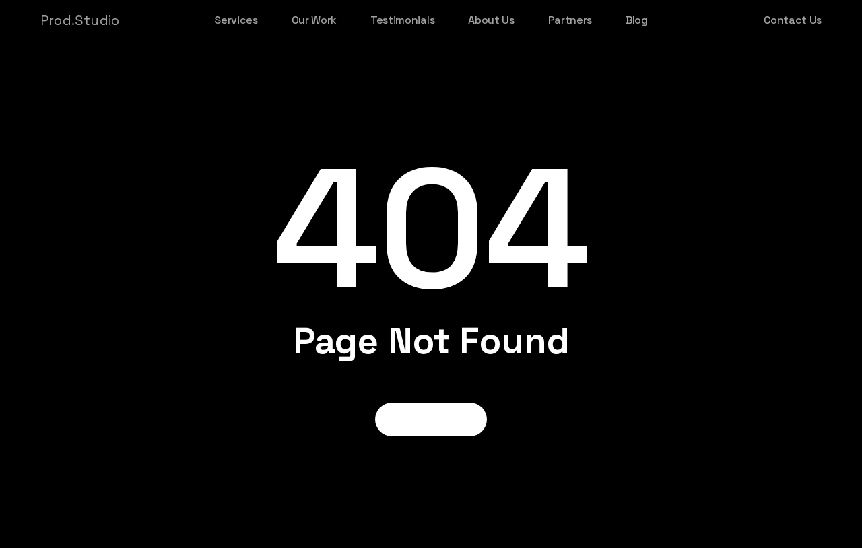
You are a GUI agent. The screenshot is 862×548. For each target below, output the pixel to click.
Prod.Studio (79, 20)
